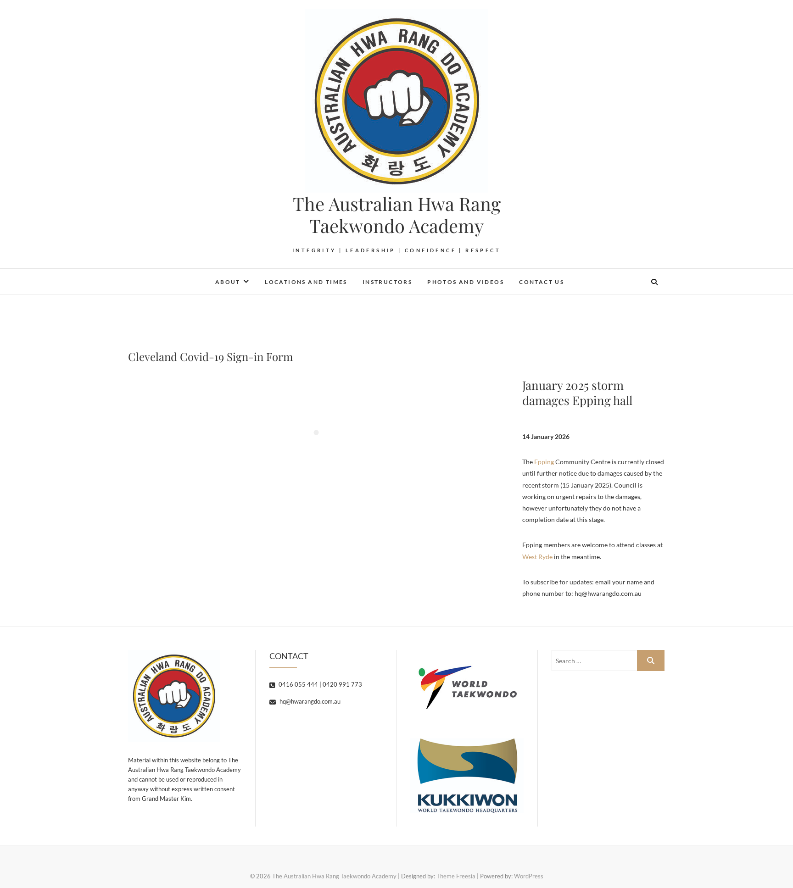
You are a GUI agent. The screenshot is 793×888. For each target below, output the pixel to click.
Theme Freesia (455, 876)
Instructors (387, 281)
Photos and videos (465, 281)
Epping (544, 462)
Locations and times (306, 281)
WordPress (528, 876)
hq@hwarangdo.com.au (309, 701)
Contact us (541, 281)
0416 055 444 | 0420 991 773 (319, 684)
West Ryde (537, 557)
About (227, 281)
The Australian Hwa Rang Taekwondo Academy (397, 215)
